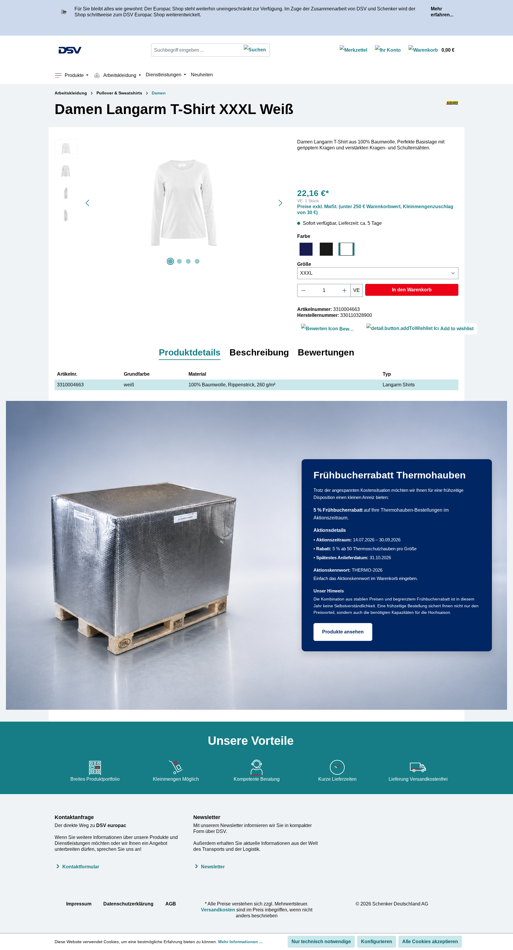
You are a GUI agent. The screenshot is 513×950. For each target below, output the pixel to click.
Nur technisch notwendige (321, 941)
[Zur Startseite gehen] (70, 50)
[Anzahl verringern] (303, 290)
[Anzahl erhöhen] (344, 290)
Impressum (78, 903)
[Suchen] (255, 50)
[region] (170, 203)
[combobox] (195, 50)
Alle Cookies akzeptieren (430, 941)
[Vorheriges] (87, 203)
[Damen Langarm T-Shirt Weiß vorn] (184, 203)
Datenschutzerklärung (128, 903)
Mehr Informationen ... (240, 941)
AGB (170, 903)
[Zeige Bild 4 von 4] (197, 261)
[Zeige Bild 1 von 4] (170, 261)
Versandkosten (218, 909)
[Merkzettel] (353, 50)
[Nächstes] (280, 203)
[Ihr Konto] (388, 50)
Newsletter (206, 817)
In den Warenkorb (412, 289)
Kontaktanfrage (74, 817)
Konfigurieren (376, 941)
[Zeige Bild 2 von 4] (179, 261)
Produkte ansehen (343, 631)
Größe (304, 264)
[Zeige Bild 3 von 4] (188, 261)
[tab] (190, 353)
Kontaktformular (80, 866)
